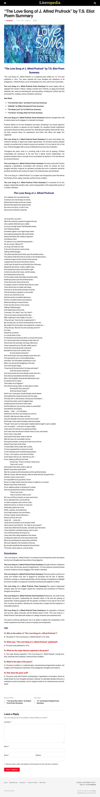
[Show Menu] (5, 3)
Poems (28, 20)
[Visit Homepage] (49, 3)
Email (6, 755)
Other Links (42, 782)
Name (6, 746)
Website (38, 755)
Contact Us (23, 782)
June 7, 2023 (20, 20)
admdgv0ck (9, 20)
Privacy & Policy (32, 782)
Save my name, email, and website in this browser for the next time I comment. (32, 764)
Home (5, 782)
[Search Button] (95, 3)
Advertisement (13, 782)
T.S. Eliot (58, 77)
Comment (8, 722)
